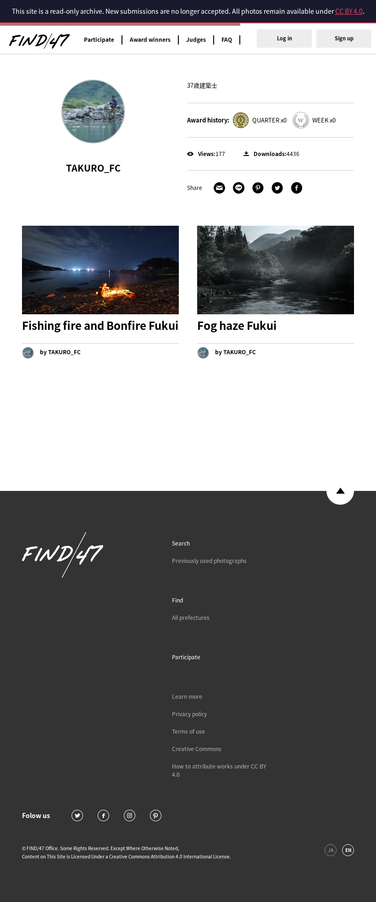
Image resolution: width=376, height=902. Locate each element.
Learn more (187, 696)
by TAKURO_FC (60, 352)
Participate (99, 39)
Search (181, 543)
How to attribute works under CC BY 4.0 (219, 770)
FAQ (226, 39)
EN (348, 849)
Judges (196, 39)
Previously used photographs (209, 561)
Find (177, 600)
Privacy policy (189, 714)
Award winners (150, 39)
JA (330, 849)
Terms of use (188, 731)
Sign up (344, 38)
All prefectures (191, 617)
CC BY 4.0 (349, 11)
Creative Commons (196, 749)
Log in (284, 38)
